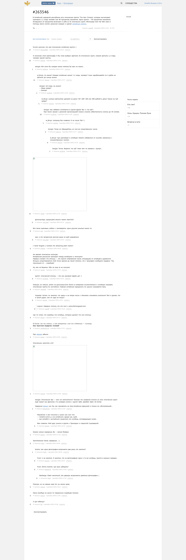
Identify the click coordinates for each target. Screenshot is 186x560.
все (41, 39)
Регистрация (68, 3)
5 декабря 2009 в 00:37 (57, 461)
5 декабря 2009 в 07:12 (53, 317)
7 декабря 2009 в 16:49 (59, 469)
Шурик (45, 406)
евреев (39, 334)
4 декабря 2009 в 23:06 (53, 394)
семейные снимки (79, 24)
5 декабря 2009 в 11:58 (53, 435)
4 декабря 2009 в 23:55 (57, 328)
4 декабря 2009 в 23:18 (70, 142)
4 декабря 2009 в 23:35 (58, 409)
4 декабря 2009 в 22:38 (101, 28)
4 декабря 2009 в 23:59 (53, 270)
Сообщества (131, 3)
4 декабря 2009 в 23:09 (65, 114)
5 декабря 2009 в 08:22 (54, 289)
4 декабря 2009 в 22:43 (53, 60)
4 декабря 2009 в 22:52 (56, 69)
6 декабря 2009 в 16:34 (57, 309)
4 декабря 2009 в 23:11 (66, 123)
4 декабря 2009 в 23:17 (69, 132)
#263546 (41, 11)
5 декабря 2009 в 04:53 (57, 240)
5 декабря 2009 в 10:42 (56, 279)
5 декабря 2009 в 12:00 (53, 495)
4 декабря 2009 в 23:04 (62, 103)
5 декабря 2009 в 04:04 (53, 337)
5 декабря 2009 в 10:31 (55, 300)
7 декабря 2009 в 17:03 (59, 478)
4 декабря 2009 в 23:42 (57, 426)
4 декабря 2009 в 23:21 (73, 151)
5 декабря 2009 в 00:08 (53, 248)
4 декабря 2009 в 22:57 (57, 80)
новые (56, 39)
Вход (59, 3)
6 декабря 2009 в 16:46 (51, 504)
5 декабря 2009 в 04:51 (57, 222)
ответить (67, 50)
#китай (128, 17)
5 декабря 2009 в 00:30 (52, 443)
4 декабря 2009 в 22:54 (51, 231)
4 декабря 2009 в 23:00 (60, 93)
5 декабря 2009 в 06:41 (53, 487)
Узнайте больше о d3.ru (153, 3)
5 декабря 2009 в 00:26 (56, 50)
